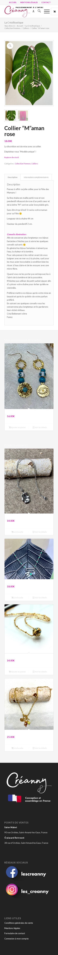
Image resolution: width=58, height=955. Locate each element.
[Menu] (45, 11)
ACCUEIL (13, 2)
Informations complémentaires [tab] (36, 177)
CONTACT (46, 2)
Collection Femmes (23, 164)
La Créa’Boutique (13, 22)
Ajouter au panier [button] (18, 427)
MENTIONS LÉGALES (29, 2)
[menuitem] (12, 2)
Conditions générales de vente (18, 923)
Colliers (34, 164)
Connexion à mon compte (16, 938)
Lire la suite (18, 532)
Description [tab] (12, 177)
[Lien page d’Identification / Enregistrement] (31, 11)
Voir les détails (40, 427)
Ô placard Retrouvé (14, 837)
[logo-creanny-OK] (24, 11)
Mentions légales (12, 928)
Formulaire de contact (14, 933)
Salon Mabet (10, 827)
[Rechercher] (37, 11)
